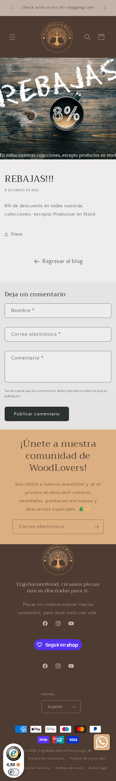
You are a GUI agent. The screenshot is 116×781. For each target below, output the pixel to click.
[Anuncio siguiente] (104, 8)
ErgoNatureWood (53, 751)
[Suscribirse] (96, 527)
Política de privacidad (87, 758)
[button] (12, 37)
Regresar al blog (62, 261)
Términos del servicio (32, 768)
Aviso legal (98, 768)
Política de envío (69, 768)
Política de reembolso (46, 758)
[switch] (13, 772)
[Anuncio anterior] (11, 8)
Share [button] (17, 234)
